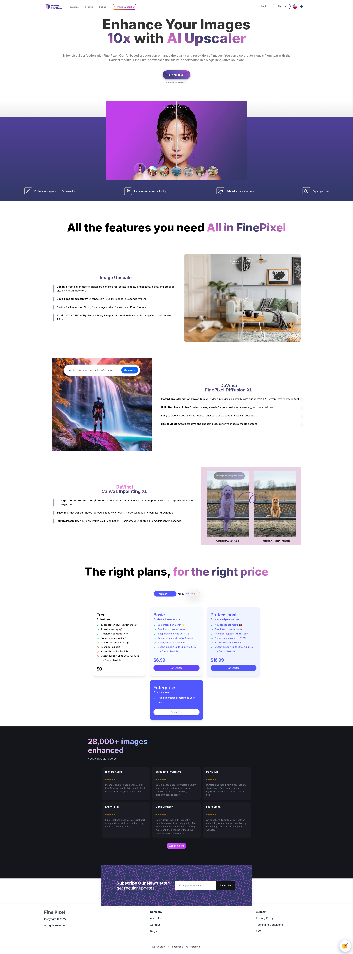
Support (261, 912)
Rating (102, 7)
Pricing (89, 7)
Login (264, 6)
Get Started (176, 668)
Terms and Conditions (269, 924)
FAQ (258, 931)
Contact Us (176, 712)
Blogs (153, 931)
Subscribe (225, 885)
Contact (155, 924)
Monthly (163, 593)
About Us (156, 918)
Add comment (176, 845)
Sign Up (281, 6)
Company (156, 912)
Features (74, 7)
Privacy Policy (265, 918)
